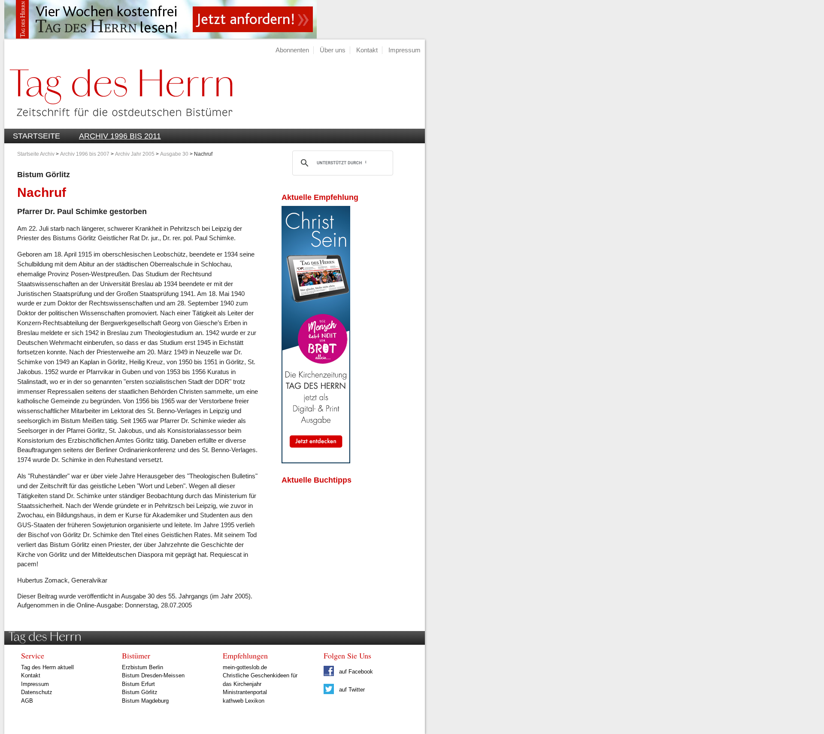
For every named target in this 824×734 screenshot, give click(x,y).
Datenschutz (36, 692)
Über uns (332, 50)
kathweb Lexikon (243, 701)
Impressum (404, 50)
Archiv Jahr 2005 (134, 154)
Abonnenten (292, 50)
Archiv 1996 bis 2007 (84, 154)
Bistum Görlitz (140, 692)
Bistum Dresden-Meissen (153, 675)
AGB (27, 701)
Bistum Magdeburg (145, 701)
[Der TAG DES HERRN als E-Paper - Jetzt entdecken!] (316, 461)
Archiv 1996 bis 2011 (120, 136)
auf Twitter (351, 689)
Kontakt (367, 50)
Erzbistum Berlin (142, 667)
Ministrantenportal (245, 692)
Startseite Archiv (36, 154)
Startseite (36, 136)
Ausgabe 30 (174, 154)
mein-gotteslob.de (245, 667)
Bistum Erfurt (138, 684)
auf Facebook (355, 671)
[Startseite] (118, 123)
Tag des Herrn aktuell (47, 667)
